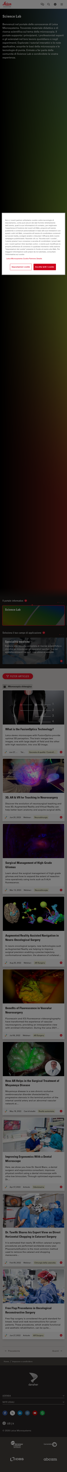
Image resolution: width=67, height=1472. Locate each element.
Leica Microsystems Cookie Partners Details (24, 258)
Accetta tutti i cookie (44, 267)
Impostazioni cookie (21, 267)
